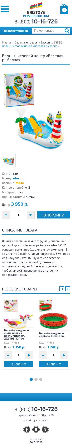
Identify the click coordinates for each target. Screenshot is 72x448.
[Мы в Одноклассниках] (45, 429)
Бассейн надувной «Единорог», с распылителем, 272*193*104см (16, 334)
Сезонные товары (26, 42)
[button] (5, 9)
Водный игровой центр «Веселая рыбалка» (30, 46)
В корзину (53, 214)
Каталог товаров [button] (16, 30)
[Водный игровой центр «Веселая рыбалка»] (36, 112)
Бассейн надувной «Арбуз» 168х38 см (51, 334)
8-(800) (36, 21)
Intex (15, 178)
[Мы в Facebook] (26, 429)
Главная (7, 42)
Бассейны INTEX (51, 42)
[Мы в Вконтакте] (36, 429)
